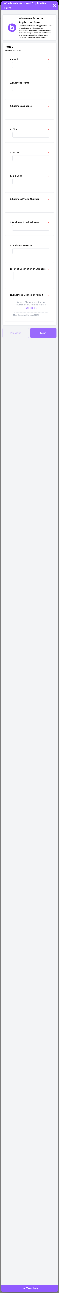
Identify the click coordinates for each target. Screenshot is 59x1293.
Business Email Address (25, 222)
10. (11, 268)
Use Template (29, 1288)
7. (10, 199)
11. (11, 294)
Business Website (22, 245)
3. (10, 106)
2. (11, 82)
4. (11, 129)
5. (11, 152)
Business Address (22, 106)
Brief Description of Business (29, 268)
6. (11, 175)
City (14, 129)
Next (43, 333)
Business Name (20, 82)
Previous (15, 333)
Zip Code (17, 175)
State (15, 152)
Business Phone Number (25, 199)
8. (11, 222)
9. (11, 245)
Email (15, 59)
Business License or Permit (28, 294)
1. (10, 59)
